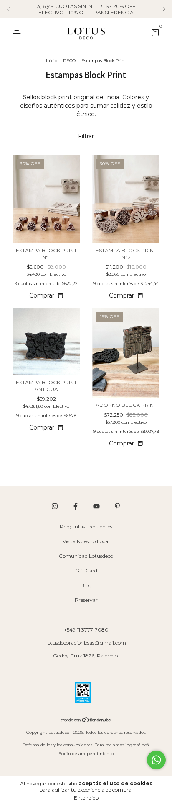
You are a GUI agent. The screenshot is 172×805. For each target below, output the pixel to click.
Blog (86, 585)
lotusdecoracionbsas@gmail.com (86, 642)
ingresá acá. (137, 745)
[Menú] (18, 33)
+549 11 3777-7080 (86, 629)
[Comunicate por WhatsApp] (156, 760)
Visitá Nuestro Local (86, 541)
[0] (153, 33)
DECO (69, 60)
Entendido (86, 798)
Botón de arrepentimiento (86, 753)
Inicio (51, 60)
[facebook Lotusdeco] (75, 506)
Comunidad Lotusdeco (86, 556)
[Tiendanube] (86, 721)
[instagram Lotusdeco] (54, 506)
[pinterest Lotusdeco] (117, 506)
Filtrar (86, 136)
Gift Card (86, 570)
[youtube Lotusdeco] (96, 506)
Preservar (86, 600)
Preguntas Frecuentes (86, 526)
